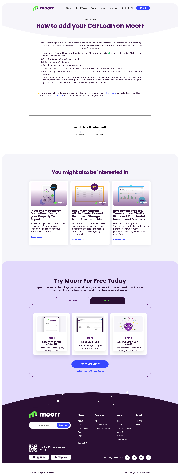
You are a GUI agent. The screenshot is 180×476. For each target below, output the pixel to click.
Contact (125, 8)
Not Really (99, 134)
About (68, 8)
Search (64, 425)
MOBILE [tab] (107, 300)
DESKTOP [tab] (72, 300)
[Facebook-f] (127, 457)
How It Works (81, 8)
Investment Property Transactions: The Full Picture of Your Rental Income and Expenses (129, 215)
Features (113, 8)
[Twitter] (134, 457)
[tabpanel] (90, 340)
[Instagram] (148, 457)
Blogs (103, 8)
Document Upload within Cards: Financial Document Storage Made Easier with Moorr (89, 215)
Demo (93, 8)
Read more (36, 237)
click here (58, 95)
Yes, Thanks (79, 134)
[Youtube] (141, 457)
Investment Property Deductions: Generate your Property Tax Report (46, 215)
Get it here (111, 93)
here (137, 53)
